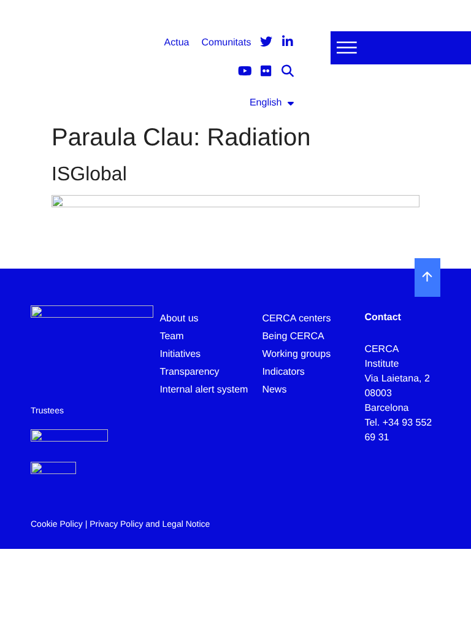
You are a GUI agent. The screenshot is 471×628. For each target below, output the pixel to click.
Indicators (283, 372)
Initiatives (180, 354)
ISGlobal (89, 174)
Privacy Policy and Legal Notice (150, 524)
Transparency (189, 372)
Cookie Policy (57, 524)
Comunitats (226, 42)
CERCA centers (296, 318)
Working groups (296, 354)
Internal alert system (203, 390)
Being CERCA (293, 336)
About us (178, 318)
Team (171, 336)
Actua (177, 42)
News (274, 390)
